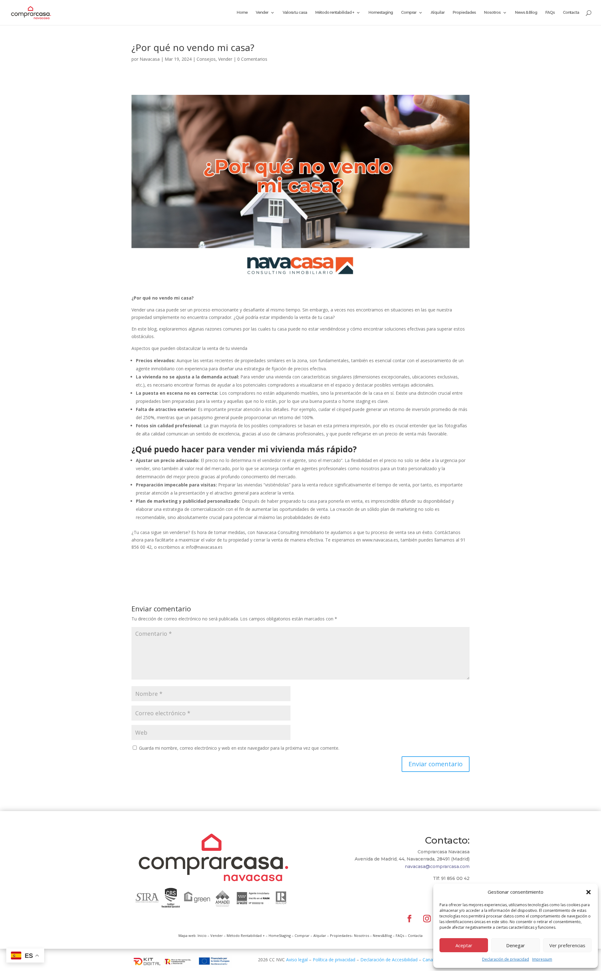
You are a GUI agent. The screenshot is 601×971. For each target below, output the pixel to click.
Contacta (571, 12)
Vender (262, 12)
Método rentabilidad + (334, 12)
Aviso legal (297, 960)
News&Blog (382, 935)
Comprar (408, 12)
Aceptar (463, 945)
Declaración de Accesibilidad (389, 960)
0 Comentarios (252, 59)
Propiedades (464, 12)
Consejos (206, 59)
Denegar (515, 945)
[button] (588, 892)
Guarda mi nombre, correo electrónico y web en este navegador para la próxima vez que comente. (239, 748)
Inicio (202, 935)
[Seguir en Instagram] (426, 918)
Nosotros (492, 12)
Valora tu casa (295, 12)
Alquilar (437, 12)
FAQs (550, 12)
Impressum (542, 959)
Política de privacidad (334, 960)
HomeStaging (280, 935)
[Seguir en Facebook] (409, 918)
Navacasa (150, 59)
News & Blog (526, 12)
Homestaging (380, 12)
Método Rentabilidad (244, 935)
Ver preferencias (567, 945)
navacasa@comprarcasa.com (437, 866)
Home (242, 12)
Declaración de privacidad (505, 959)
